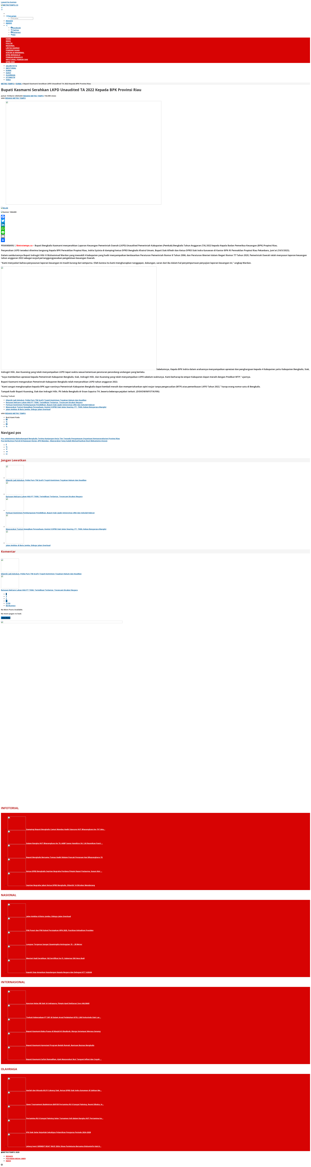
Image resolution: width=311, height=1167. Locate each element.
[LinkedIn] (155, 225)
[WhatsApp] (155, 228)
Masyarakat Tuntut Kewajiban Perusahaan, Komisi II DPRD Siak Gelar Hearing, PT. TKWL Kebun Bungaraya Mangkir (56, 407)
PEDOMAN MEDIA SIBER (16, 1158)
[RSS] (7, 426)
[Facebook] (155, 217)
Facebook (16, 28)
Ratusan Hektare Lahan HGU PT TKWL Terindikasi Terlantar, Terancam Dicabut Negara (44, 402)
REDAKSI (9, 1156)
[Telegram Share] (7, 452)
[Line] (155, 232)
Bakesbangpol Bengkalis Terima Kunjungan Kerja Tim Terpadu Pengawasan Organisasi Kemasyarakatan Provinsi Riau (60, 438)
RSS (13, 35)
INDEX (8, 1161)
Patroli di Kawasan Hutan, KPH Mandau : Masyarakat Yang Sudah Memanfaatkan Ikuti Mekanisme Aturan (54, 441)
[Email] (155, 236)
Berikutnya (10, 605)
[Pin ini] (7, 449)
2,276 (8, 603)
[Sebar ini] (6, 445)
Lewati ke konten (8, 2)
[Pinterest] (7, 424)
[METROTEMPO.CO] (9, 5)
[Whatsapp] (7, 454)
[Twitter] (155, 221)
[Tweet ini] (7, 447)
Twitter (15, 30)
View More (5, 618)
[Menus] (2, 7)
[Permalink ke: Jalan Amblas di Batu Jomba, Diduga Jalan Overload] (15, 543)
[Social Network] (7, 25)
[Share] (155, 240)
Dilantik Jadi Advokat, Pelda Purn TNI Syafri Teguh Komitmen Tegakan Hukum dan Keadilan (46, 400)
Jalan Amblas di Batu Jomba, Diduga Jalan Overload (28, 409)
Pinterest (16, 32)
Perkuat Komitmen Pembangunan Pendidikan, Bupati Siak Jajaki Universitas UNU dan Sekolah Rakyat (50, 405)
